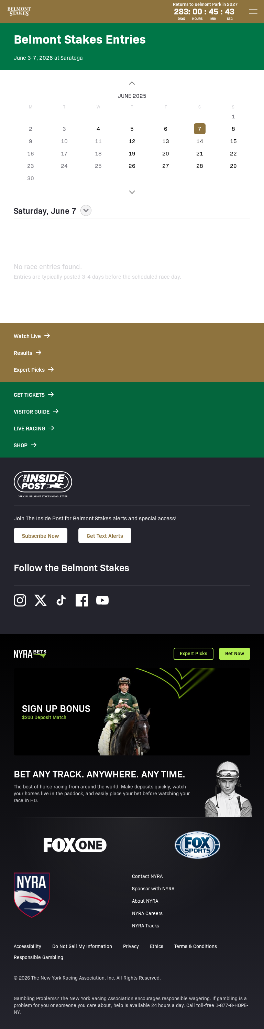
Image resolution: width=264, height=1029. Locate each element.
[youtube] (102, 600)
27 (165, 165)
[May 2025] (132, 83)
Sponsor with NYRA (153, 888)
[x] (40, 600)
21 (199, 153)
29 (233, 165)
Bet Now (234, 653)
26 (132, 165)
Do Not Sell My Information (82, 946)
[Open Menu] (253, 12)
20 (165, 153)
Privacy (131, 946)
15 (233, 140)
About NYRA (145, 901)
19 (132, 153)
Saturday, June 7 (45, 210)
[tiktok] (61, 600)
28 (199, 165)
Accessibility (27, 946)
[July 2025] (132, 192)
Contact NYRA (147, 876)
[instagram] (20, 600)
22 (233, 153)
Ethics (156, 946)
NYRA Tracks (145, 925)
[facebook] (82, 600)
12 (132, 140)
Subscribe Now (40, 535)
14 (199, 140)
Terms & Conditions (195, 946)
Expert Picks (193, 653)
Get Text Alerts (105, 535)
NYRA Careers (147, 913)
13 (165, 140)
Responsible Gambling (38, 957)
